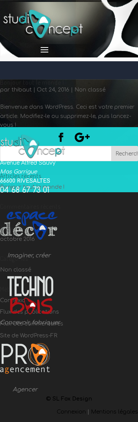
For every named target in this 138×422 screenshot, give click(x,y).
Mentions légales (114, 412)
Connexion (71, 412)
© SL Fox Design (69, 399)
